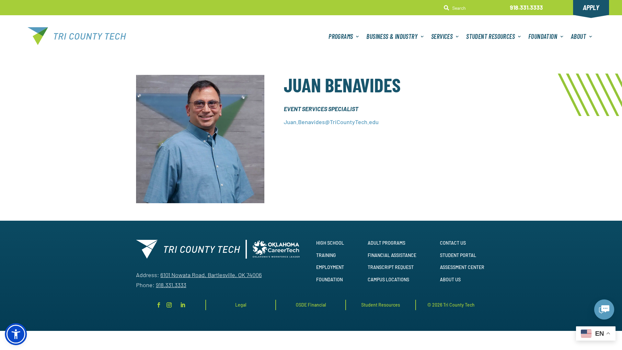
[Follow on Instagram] (169, 305)
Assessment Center (462, 267)
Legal (240, 305)
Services (442, 36)
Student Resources (490, 36)
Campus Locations (388, 279)
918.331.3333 (526, 7)
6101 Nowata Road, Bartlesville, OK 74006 (211, 274)
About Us (450, 279)
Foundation (542, 36)
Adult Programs (386, 243)
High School (330, 243)
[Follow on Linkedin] (183, 305)
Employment (330, 267)
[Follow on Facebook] (159, 305)
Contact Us (453, 243)
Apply (591, 7)
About (578, 36)
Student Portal (458, 255)
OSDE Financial (311, 305)
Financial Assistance (392, 255)
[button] (15, 334)
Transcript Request (391, 267)
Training (326, 255)
